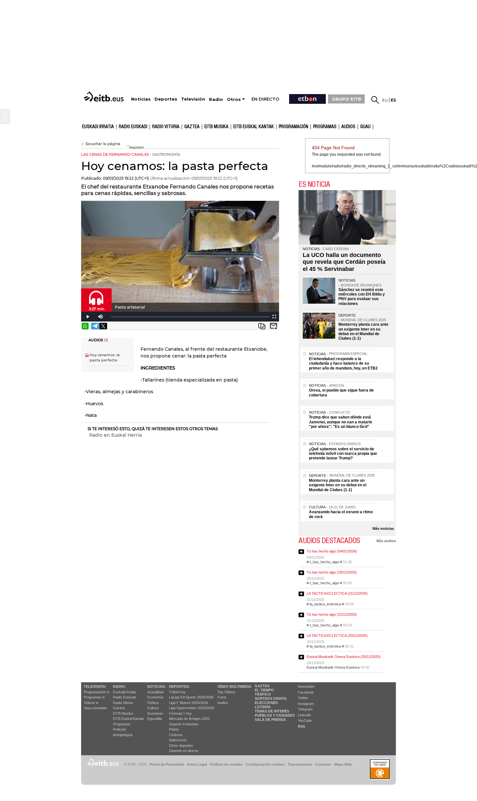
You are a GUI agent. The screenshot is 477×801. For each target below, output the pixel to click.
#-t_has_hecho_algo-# (324, 562)
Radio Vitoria (165, 126)
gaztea (192, 126)
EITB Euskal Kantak (253, 126)
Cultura (153, 708)
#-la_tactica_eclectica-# (325, 604)
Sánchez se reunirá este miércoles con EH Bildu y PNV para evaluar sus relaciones (361, 296)
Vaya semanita (95, 708)
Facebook (306, 692)
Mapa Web (343, 764)
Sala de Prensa (270, 720)
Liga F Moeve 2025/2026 (188, 703)
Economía (155, 697)
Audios (222, 703)
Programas (324, 126)
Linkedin (304, 715)
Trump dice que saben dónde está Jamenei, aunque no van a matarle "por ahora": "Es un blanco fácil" (340, 422)
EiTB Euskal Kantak (128, 719)
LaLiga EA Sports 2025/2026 (191, 697)
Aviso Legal (197, 764)
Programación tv (97, 692)
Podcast (119, 729)
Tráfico (263, 694)
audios (348, 126)
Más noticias (383, 528)
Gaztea (119, 708)
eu (385, 100)
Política (153, 703)
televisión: (95, 686)
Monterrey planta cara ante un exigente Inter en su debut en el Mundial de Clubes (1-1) (363, 331)
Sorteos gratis (271, 698)
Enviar (273, 326)
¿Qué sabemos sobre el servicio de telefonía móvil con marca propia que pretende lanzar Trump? (343, 454)
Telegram (305, 709)
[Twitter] (103, 326)
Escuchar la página (103, 144)
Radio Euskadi (133, 126)
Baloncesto (178, 740)
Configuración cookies (265, 764)
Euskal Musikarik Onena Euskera (333, 667)
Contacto (323, 764)
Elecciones (266, 703)
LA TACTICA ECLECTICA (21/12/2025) (337, 593)
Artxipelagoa (122, 735)
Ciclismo (175, 735)
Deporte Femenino (183, 724)
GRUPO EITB (346, 99)
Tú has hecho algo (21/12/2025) (332, 614)
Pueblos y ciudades (275, 715)
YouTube (305, 720)
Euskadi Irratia (98, 126)
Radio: (119, 686)
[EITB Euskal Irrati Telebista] (104, 96)
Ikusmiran (155, 713)
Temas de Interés (272, 711)
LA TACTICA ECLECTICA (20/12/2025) (337, 635)
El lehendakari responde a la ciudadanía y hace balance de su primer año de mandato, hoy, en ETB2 (343, 363)
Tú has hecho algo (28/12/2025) (332, 572)
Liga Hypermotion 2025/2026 (191, 708)
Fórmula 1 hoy (180, 713)
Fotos (221, 697)
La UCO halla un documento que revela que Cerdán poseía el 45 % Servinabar (344, 262)
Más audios (386, 541)
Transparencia (300, 764)
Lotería (263, 707)
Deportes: (179, 686)
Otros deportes (181, 745)
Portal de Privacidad (167, 764)
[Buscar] (375, 100)
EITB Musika (216, 126)
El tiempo (264, 690)
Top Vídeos (226, 692)
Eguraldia (154, 719)
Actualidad (155, 692)
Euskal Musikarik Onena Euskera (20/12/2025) (344, 657)
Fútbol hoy (177, 692)
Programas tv (94, 697)
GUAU (365, 126)
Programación (293, 126)
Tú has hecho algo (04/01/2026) (332, 551)
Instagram (306, 704)
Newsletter (306, 686)
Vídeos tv (91, 703)
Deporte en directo (183, 751)
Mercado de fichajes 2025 (189, 719)
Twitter (303, 698)
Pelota (174, 729)
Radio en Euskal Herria (115, 435)
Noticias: (156, 686)
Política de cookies (226, 764)
